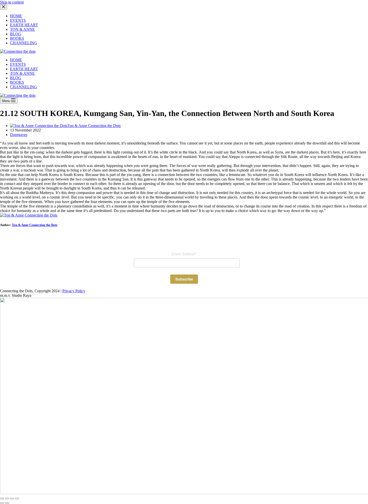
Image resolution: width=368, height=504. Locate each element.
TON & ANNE (22, 73)
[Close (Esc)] (17, 498)
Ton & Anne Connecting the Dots (34, 225)
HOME (16, 60)
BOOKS (17, 82)
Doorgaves (18, 134)
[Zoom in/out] (2, 498)
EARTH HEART (24, 69)
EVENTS (18, 64)
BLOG (15, 78)
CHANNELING (23, 87)
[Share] (12, 498)
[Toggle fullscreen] (7, 498)
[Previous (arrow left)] (2, 503)
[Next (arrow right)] (7, 503)
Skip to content (12, 2)
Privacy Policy (73, 291)
